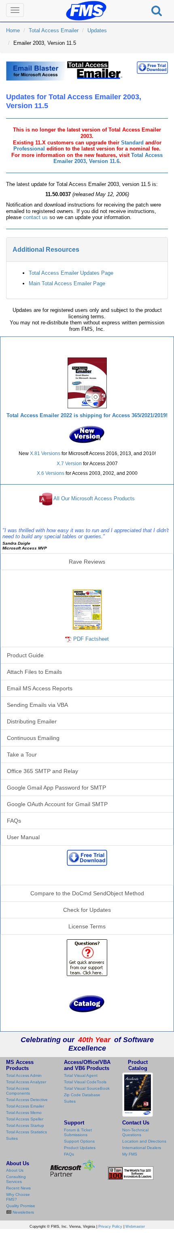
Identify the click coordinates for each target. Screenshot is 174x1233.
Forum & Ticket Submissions (78, 1132)
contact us (35, 217)
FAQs (14, 820)
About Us (14, 1170)
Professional (29, 149)
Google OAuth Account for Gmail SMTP (57, 804)
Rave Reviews (87, 561)
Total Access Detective (27, 1099)
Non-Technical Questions (135, 1132)
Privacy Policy (110, 1227)
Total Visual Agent (81, 1075)
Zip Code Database (82, 1095)
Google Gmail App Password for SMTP (56, 787)
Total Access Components (18, 1090)
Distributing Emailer (32, 721)
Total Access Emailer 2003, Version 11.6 (108, 158)
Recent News (18, 1188)
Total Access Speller (24, 1119)
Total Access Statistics (26, 1132)
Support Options (79, 1141)
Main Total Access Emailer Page (67, 283)
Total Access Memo (24, 1112)
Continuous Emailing (33, 738)
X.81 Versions (45, 453)
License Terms (87, 926)
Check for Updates (87, 910)
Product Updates (79, 1147)
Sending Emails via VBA (37, 705)
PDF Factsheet (91, 639)
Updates (97, 30)
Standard (132, 143)
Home (13, 30)
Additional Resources (46, 249)
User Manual (23, 837)
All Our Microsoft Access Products (94, 499)
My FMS (129, 1154)
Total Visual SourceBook (87, 1088)
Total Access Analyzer (26, 1082)
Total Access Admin (24, 1075)
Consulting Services (16, 1179)
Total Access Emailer (54, 30)
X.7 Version (69, 463)
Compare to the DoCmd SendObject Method (87, 893)
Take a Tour (22, 754)
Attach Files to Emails (34, 672)
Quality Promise (20, 1206)
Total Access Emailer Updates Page (71, 273)
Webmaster (135, 1227)
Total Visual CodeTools (85, 1082)
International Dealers (141, 1147)
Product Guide (25, 655)
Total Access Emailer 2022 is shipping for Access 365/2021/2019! (87, 415)
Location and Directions (144, 1141)
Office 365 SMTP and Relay (42, 771)
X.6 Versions (50, 473)
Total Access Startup (25, 1125)
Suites (12, 1138)
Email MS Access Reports (39, 688)
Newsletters (22, 1212)
